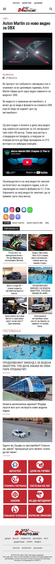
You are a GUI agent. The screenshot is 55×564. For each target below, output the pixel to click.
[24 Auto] (27, 9)
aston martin (18, 222)
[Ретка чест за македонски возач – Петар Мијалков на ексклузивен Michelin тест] (15, 242)
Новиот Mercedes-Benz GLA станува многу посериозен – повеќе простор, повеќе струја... (40, 258)
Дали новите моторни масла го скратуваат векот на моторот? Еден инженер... (14, 320)
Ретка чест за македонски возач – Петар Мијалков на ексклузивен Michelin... (14, 257)
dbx (47, 222)
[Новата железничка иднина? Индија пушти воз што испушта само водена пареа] (27, 388)
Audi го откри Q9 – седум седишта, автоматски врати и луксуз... (14, 289)
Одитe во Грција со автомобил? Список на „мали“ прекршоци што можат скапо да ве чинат (26, 449)
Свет (5, 19)
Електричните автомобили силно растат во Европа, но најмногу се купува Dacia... (40, 321)
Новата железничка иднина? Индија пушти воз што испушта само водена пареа (25, 407)
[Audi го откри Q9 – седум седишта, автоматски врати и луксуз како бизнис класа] (15, 275)
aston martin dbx (35, 222)
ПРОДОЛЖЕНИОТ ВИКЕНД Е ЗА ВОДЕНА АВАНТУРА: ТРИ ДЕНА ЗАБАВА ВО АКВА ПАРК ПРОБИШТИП (27, 366)
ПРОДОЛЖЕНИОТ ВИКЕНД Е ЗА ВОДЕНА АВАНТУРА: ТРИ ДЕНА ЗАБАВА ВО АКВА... (40, 289)
